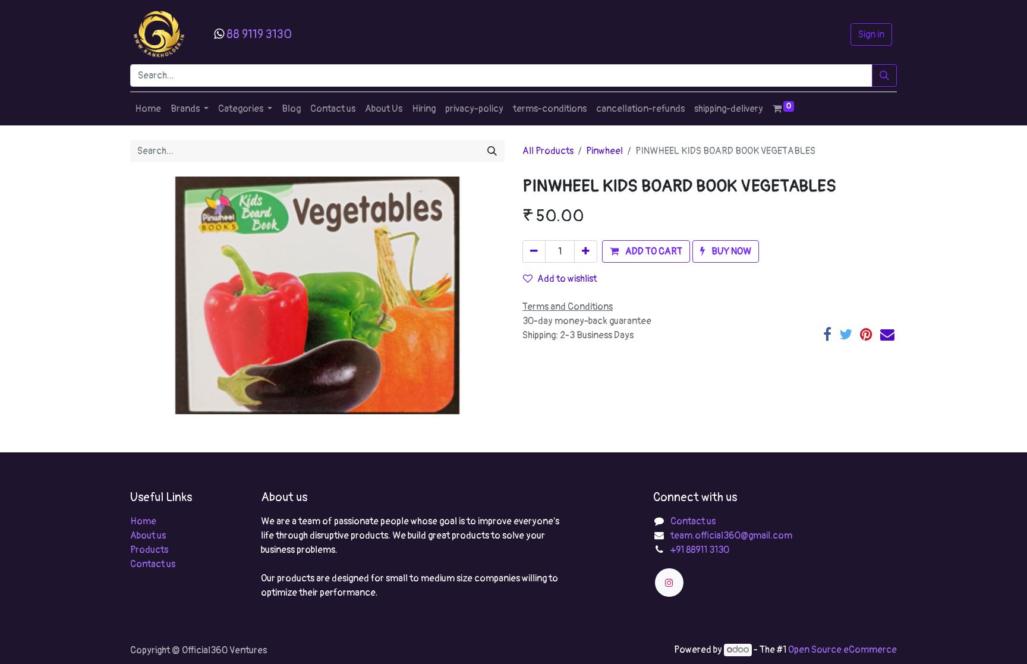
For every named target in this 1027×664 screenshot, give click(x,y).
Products (149, 550)
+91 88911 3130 (699, 550)
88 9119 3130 (259, 34)
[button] (646, 251)
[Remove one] (534, 251)
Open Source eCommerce (842, 650)
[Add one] (585, 251)
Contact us (152, 564)
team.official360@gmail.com (731, 536)
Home (143, 521)
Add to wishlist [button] (567, 279)
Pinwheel (604, 151)
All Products (548, 151)
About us (148, 536)
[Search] (884, 75)
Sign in (871, 34)
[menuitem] (148, 109)
